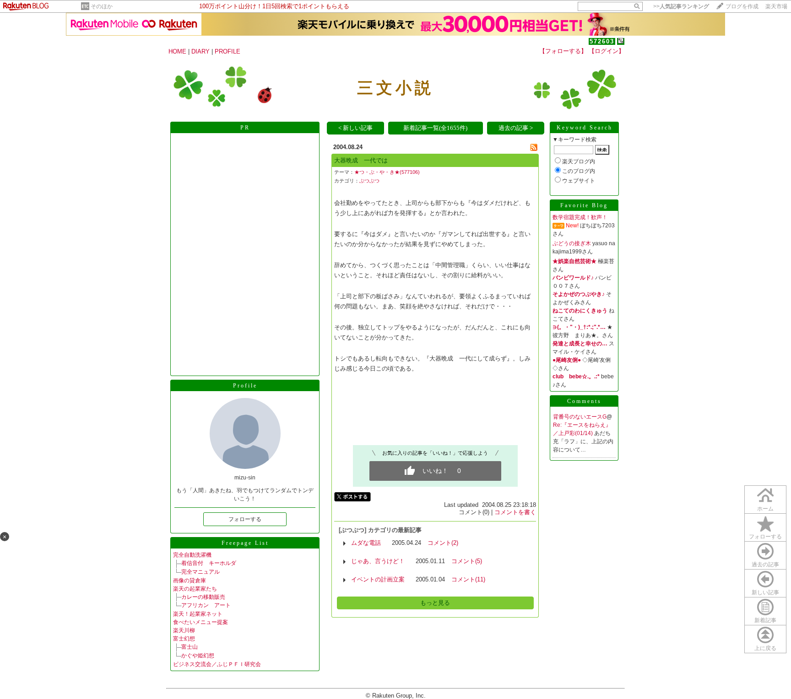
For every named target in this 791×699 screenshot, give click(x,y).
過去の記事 (765, 564)
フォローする (765, 536)
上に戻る (765, 648)
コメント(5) (466, 561)
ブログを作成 (742, 6)
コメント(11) (468, 579)
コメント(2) (443, 542)
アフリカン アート (206, 605)
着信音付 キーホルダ (208, 563)
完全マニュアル (200, 572)
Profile (245, 385)
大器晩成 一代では (361, 160)
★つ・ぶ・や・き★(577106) (387, 172)
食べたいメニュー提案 (200, 622)
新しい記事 (765, 592)
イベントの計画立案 (378, 579)
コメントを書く (515, 512)
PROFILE (227, 51)
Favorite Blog (584, 205)
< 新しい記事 (355, 127)
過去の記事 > (515, 127)
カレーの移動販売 (203, 597)
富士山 (189, 647)
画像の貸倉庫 (189, 580)
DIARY (200, 51)
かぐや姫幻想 (197, 655)
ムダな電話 (366, 542)
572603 (602, 41)
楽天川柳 (184, 630)
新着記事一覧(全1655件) (435, 127)
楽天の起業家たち (195, 589)
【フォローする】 (563, 51)
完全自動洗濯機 (192, 555)
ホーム (765, 508)
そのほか (102, 6)
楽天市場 (776, 6)
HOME (177, 51)
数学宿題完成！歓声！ (580, 217)
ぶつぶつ (369, 180)
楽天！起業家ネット (197, 614)
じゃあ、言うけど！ (378, 561)
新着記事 (765, 620)
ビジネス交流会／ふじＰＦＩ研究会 (217, 664)
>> (681, 6)
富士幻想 (184, 638)
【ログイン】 (606, 51)
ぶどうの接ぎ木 (572, 243)
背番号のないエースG (580, 417)
